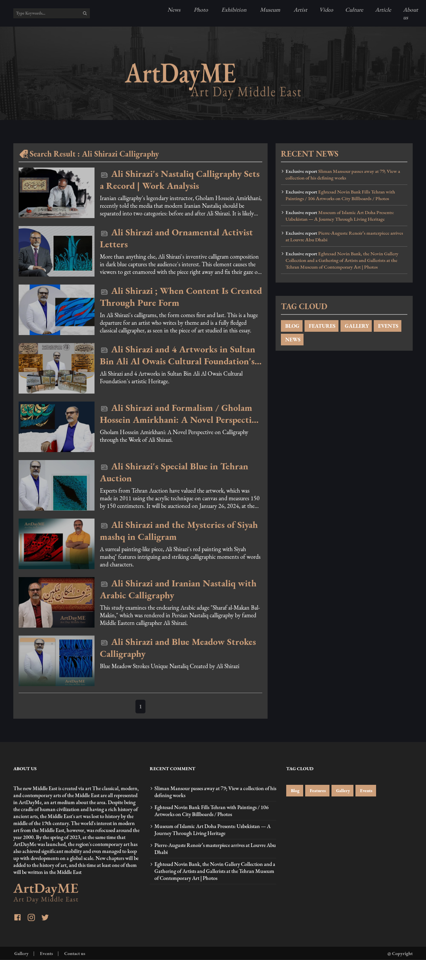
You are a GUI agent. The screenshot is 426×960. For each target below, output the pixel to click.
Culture (354, 9)
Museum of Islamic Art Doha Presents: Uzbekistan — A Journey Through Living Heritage (340, 215)
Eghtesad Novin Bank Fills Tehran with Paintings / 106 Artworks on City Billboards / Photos (340, 195)
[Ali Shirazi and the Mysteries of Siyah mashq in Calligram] (57, 544)
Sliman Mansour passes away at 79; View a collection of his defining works (343, 174)
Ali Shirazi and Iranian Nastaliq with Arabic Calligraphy (178, 589)
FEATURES (321, 325)
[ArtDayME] (213, 81)
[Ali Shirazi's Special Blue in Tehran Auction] (57, 485)
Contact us (74, 953)
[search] (85, 13)
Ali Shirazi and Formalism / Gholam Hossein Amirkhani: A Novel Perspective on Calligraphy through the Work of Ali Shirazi (180, 413)
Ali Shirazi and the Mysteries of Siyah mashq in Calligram (179, 530)
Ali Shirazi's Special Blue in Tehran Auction (174, 472)
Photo (200, 9)
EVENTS (387, 325)
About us (410, 13)
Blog (295, 790)
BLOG (292, 325)
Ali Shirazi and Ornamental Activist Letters (176, 238)
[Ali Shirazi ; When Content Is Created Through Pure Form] (57, 310)
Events (365, 790)
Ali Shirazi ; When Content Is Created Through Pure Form (181, 296)
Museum (269, 9)
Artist (299, 9)
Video (326, 9)
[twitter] (45, 918)
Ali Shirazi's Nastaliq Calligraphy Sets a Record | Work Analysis (180, 179)
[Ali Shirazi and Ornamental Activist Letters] (57, 251)
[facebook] (17, 918)
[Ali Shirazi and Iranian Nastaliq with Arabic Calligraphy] (57, 602)
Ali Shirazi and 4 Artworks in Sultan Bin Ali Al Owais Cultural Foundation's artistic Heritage (177, 355)
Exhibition (233, 9)
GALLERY (356, 325)
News (173, 9)
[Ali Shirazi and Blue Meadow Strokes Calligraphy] (57, 661)
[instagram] (31, 918)
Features (317, 790)
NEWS (292, 339)
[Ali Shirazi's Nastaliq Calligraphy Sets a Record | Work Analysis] (57, 193)
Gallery (342, 790)
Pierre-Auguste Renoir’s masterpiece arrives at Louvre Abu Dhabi (344, 236)
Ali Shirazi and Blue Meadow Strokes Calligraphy (178, 648)
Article (383, 9)
